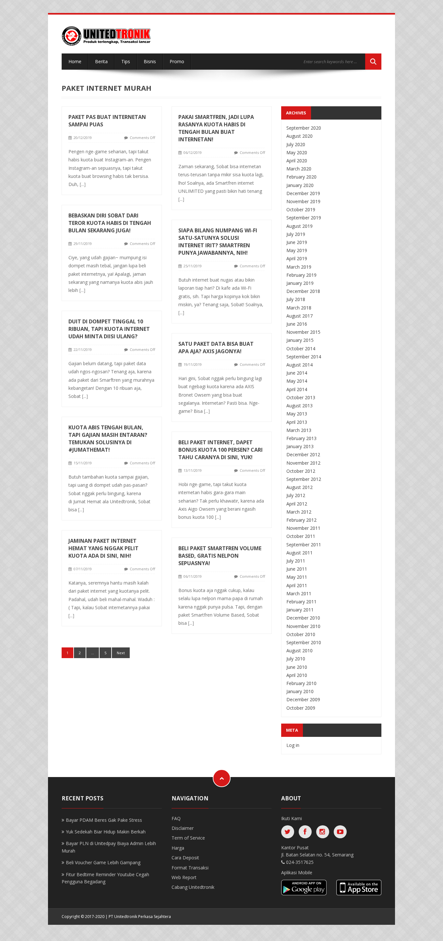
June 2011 (296, 569)
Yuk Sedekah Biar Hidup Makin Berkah (106, 832)
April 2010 (296, 675)
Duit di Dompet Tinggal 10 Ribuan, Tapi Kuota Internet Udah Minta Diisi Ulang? (109, 329)
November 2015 (303, 332)
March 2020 (298, 169)
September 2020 (303, 128)
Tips (125, 61)
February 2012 (301, 520)
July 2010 (295, 659)
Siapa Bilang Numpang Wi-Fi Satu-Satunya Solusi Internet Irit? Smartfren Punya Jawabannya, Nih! (217, 241)
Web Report (184, 877)
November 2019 (303, 201)
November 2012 (303, 463)
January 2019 (300, 283)
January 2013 (300, 446)
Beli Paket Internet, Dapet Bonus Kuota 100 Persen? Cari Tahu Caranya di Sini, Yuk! (220, 450)
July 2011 (295, 561)
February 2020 (301, 177)
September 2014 (303, 357)
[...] (83, 184)
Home (74, 61)
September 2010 (303, 642)
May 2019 (296, 250)
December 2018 (303, 291)
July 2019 (295, 234)
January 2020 (300, 185)
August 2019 (299, 226)
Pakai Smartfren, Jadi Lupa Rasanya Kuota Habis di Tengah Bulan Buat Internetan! (216, 128)
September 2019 (303, 218)
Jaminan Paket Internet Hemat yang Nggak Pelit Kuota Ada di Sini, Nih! (103, 548)
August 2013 (299, 405)
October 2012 (300, 471)
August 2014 (299, 365)
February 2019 (301, 275)
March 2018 (298, 308)
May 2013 (296, 414)
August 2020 (299, 136)
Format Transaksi (190, 868)
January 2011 (300, 610)
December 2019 (303, 193)
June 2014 (296, 373)
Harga (178, 848)
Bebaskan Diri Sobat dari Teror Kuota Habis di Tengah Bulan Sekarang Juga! (109, 223)
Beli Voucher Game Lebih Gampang (103, 862)
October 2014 (300, 348)
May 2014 (296, 381)
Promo (177, 61)
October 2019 (300, 209)
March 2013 (298, 430)
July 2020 (295, 144)
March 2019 (298, 267)
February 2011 (301, 601)
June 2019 (296, 242)
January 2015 (300, 340)
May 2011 (296, 577)
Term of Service (188, 838)
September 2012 (303, 479)
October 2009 (300, 708)
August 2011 (299, 553)
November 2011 (303, 528)
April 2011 (296, 585)
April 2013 (296, 422)
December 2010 (303, 618)
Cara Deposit (185, 857)
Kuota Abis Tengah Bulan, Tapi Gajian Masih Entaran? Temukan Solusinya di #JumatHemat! (107, 438)
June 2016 (296, 324)
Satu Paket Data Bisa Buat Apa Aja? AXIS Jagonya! (216, 347)
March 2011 (298, 593)
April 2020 (296, 160)
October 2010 (300, 634)
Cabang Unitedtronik (193, 887)
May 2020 (296, 152)
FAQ (176, 818)
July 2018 (295, 299)
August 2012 (299, 487)
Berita (101, 61)
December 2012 (303, 454)
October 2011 (300, 536)
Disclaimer (183, 828)
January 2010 (300, 691)
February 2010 (301, 683)
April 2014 (296, 389)
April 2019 (296, 258)
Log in (292, 745)
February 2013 (301, 438)
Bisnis (150, 61)
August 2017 (299, 316)
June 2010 (296, 667)
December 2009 (303, 699)
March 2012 (298, 512)
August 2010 (299, 650)
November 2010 (303, 626)
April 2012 (296, 504)
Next (121, 652)
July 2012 (295, 495)
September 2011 (303, 544)
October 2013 (300, 397)
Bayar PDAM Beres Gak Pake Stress (104, 820)
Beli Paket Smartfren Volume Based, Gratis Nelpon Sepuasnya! (219, 556)
